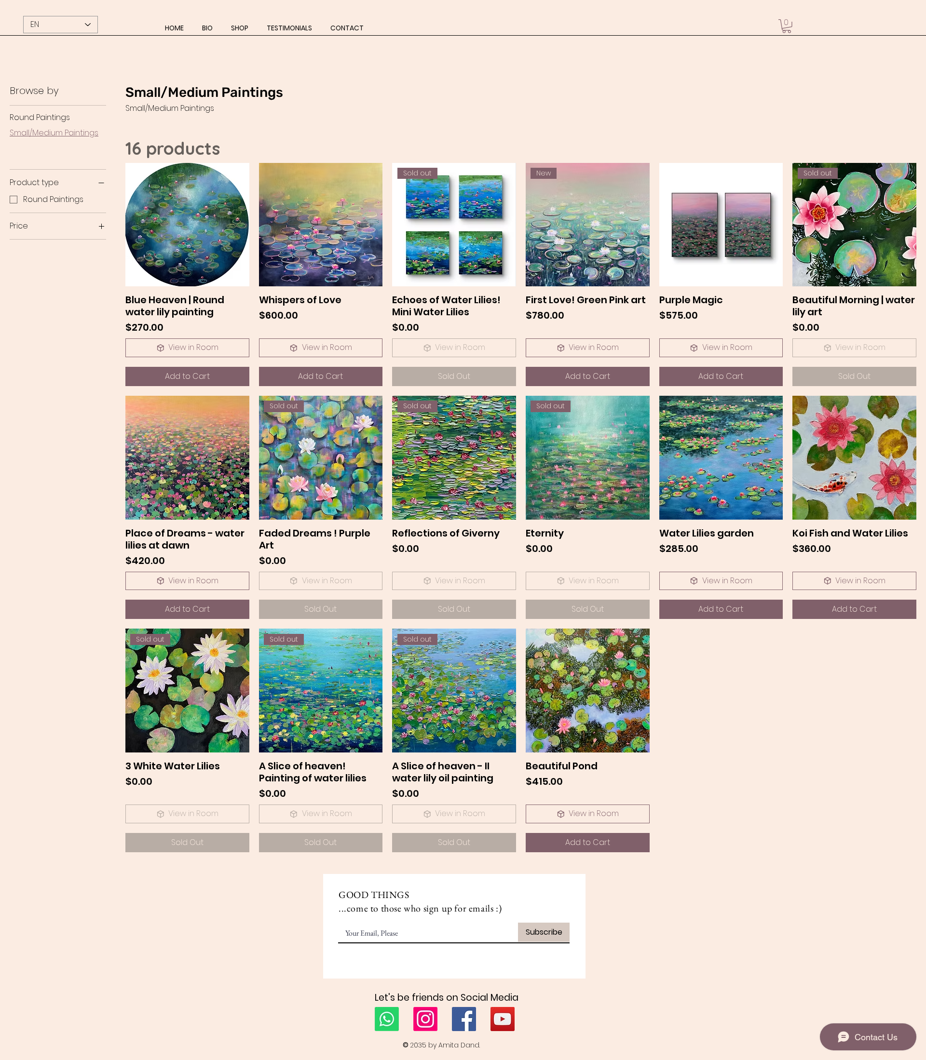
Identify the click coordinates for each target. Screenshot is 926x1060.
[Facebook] (464, 1019)
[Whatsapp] (387, 1019)
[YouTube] (502, 1019)
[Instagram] (425, 1019)
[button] (240, 28)
